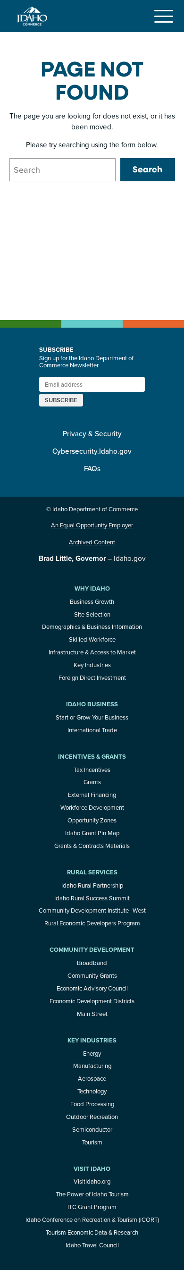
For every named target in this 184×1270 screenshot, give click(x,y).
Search (147, 169)
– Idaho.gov (92, 558)
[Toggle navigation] (163, 16)
